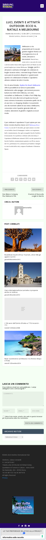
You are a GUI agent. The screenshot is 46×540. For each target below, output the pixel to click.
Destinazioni (35, 34)
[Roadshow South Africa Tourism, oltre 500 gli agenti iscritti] (23, 240)
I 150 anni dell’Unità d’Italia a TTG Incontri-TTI (21, 324)
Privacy (5, 478)
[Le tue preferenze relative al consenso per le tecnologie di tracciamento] (42, 536)
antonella (16, 34)
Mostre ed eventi (27, 36)
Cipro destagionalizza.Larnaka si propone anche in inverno (21, 291)
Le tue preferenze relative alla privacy (22, 531)
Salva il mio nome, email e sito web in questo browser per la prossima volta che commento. (22, 417)
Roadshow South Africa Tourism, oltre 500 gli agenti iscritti (22, 256)
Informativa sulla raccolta (13, 537)
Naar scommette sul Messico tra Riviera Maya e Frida (22, 360)
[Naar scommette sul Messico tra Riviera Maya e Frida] (23, 343)
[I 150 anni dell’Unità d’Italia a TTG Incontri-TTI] (23, 309)
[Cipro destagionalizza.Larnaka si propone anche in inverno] (23, 274)
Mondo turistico (14, 36)
